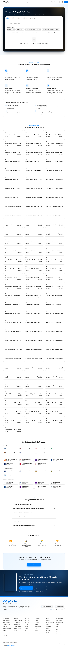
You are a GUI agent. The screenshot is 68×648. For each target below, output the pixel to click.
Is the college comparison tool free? (21, 521)
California (37, 618)
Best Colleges (6, 620)
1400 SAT (26, 620)
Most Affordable (7, 628)
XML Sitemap (59, 620)
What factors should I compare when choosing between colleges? (28, 508)
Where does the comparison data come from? (23, 516)
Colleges (21, 2)
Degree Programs (18, 620)
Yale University (20, 29)
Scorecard (58, 632)
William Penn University (25, 32)
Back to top (60, 643)
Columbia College (11, 29)
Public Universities (6, 631)
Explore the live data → (40, 588)
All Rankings (6, 618)
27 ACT (26, 628)
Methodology (49, 626)
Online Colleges (6, 624)
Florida (36, 624)
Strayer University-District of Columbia (51, 29)
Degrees (28, 2)
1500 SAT (26, 618)
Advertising (48, 630)
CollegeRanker (7, 2)
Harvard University (36, 32)
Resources (45, 2)
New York (37, 622)
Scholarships (17, 624)
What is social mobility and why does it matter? (24, 525)
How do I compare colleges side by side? (22, 504)
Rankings (15, 2)
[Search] (51, 2)
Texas (36, 620)
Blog (57, 626)
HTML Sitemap (59, 618)
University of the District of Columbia (33, 29)
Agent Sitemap (59, 622)
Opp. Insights (59, 634)
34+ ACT (26, 630)
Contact (48, 620)
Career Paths (17, 622)
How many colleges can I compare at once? (23, 512)
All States (37, 633)
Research (48, 628)
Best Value (5, 626)
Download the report (27, 588)
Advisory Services (50, 622)
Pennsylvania (38, 626)
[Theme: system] (62, 2)
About (47, 618)
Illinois (36, 630)
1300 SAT (26, 622)
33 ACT (26, 626)
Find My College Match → (34, 564)
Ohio (36, 628)
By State (16, 618)
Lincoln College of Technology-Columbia (51, 32)
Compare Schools (18, 634)
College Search (17, 626)
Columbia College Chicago (12, 32)
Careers (34, 2)
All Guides (26, 633)
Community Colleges (6, 634)
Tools (40, 2)
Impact (47, 624)
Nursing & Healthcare (16, 631)
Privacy (47, 632)
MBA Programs (6, 622)
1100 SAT (26, 624)
